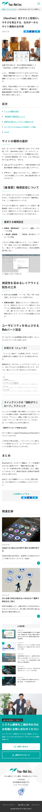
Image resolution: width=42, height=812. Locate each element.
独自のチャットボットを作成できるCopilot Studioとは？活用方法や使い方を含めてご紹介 (29, 647)
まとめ (6, 132)
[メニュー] (38, 3)
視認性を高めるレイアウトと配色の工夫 (18, 121)
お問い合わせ (22, 746)
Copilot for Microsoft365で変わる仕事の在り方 (21, 549)
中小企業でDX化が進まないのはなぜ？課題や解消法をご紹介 (20, 600)
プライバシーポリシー (8, 805)
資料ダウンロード (22, 755)
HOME (3, 9)
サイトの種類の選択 (11, 111)
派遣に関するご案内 (23, 805)
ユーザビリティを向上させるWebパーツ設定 (20, 127)
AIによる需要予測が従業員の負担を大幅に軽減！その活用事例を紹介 (28, 680)
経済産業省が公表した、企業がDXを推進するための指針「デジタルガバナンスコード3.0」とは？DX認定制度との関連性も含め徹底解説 (29, 659)
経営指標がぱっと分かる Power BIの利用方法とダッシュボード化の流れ (29, 669)
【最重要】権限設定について (14, 116)
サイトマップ (35, 805)
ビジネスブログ (12, 9)
